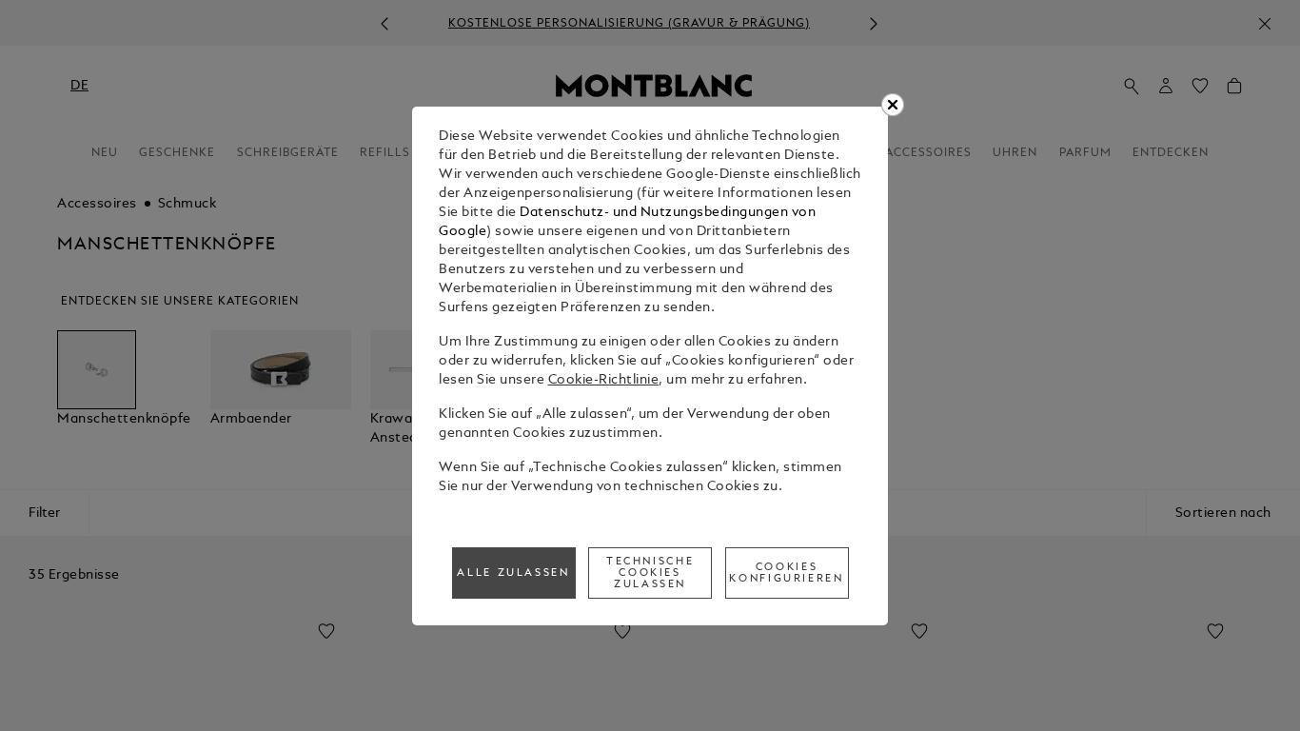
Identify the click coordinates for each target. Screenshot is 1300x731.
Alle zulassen (513, 573)
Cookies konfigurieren (786, 573)
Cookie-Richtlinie (604, 380)
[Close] (892, 104)
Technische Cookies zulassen (650, 573)
